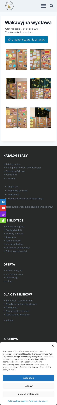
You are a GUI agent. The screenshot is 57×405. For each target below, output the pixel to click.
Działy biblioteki (14, 230)
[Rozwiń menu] (44, 5)
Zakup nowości (13, 240)
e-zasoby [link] (10, 178)
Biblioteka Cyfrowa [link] (15, 171)
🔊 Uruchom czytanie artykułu (26, 39)
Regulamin (11, 237)
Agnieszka (15, 29)
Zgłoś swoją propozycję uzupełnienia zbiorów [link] (29, 206)
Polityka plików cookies (17, 401)
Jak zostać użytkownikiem (19, 300)
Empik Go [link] (13, 186)
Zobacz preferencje (28, 394)
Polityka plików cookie (38, 401)
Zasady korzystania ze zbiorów (21, 304)
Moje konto (11, 307)
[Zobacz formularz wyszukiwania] (51, 6)
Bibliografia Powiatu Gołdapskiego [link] (23, 167)
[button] (52, 345)
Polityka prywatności (16, 251)
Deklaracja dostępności (18, 247)
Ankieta (9, 320)
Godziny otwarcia (14, 233)
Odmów (29, 386)
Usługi (9, 281)
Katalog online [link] (13, 164)
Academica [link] (11, 174)
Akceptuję (28, 377)
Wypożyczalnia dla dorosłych (18, 32)
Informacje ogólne (15, 226)
